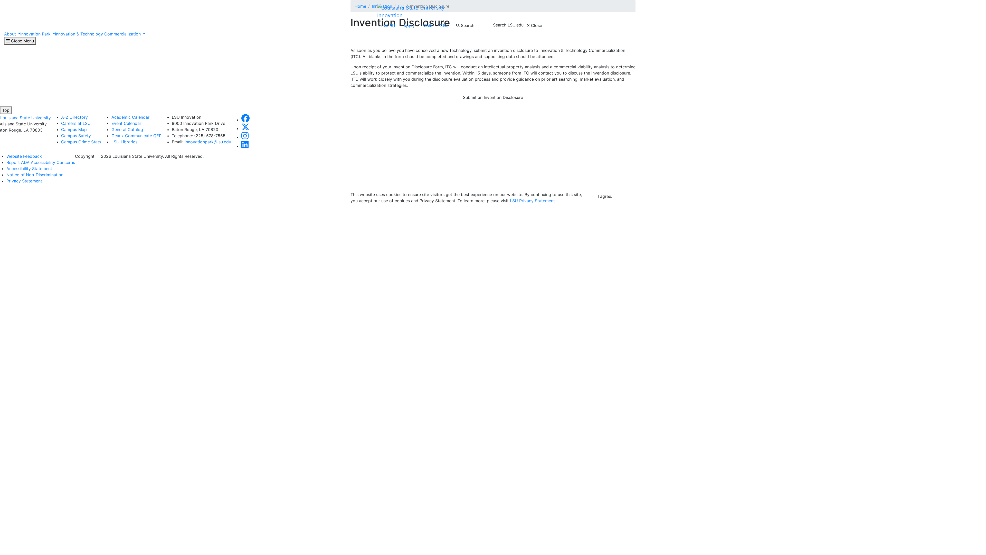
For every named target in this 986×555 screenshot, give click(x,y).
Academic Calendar (130, 117)
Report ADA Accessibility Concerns (40, 162)
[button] (245, 119)
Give (444, 25)
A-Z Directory (74, 117)
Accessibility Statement (29, 168)
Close (536, 25)
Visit (427, 25)
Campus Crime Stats (81, 141)
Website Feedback (24, 156)
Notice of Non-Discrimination (34, 174)
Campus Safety (76, 135)
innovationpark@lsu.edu (208, 141)
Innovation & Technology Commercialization (98, 33)
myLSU (388, 25)
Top (6, 110)
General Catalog (127, 129)
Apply (409, 25)
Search (467, 25)
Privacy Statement (24, 180)
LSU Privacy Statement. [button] (533, 200)
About (10, 33)
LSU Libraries (124, 141)
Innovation (390, 15)
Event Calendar (126, 123)
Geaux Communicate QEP (136, 135)
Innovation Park (36, 33)
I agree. (605, 196)
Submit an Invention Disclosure (493, 97)
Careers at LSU (76, 123)
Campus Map (74, 129)
